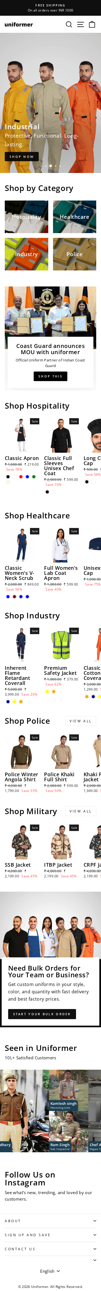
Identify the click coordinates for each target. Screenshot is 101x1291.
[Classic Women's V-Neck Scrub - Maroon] (14, 597)
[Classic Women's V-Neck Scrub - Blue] (8, 597)
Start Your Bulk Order (42, 1014)
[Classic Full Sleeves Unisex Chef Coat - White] (54, 492)
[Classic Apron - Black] (8, 477)
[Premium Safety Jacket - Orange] (54, 691)
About (13, 1221)
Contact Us (20, 1249)
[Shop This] (50, 338)
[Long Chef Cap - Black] (87, 482)
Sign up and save (28, 1235)
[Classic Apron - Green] (34, 477)
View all (81, 721)
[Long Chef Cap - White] (93, 482)
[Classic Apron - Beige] (8, 482)
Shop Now (22, 156)
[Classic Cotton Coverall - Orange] (87, 697)
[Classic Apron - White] (14, 477)
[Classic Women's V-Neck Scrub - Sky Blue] (27, 597)
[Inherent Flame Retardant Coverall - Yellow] (14, 702)
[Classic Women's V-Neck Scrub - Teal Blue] (21, 597)
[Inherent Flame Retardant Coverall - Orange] (21, 702)
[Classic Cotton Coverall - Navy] (93, 697)
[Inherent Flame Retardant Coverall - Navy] (8, 702)
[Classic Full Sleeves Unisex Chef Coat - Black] (47, 492)
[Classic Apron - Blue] (27, 477)
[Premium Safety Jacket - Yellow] (47, 691)
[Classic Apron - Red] (21, 477)
